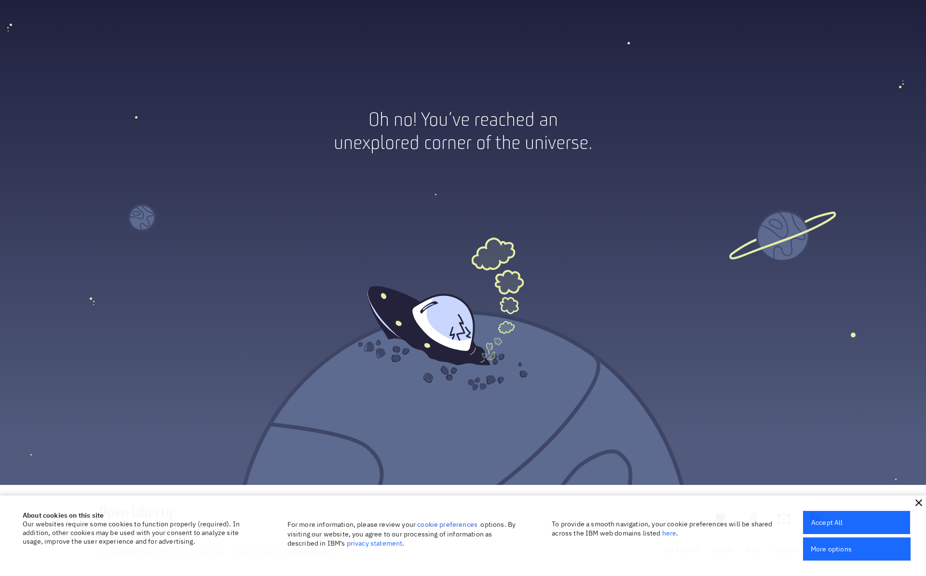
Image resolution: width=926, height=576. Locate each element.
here (669, 533)
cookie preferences (447, 524)
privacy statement (375, 543)
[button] (918, 502)
